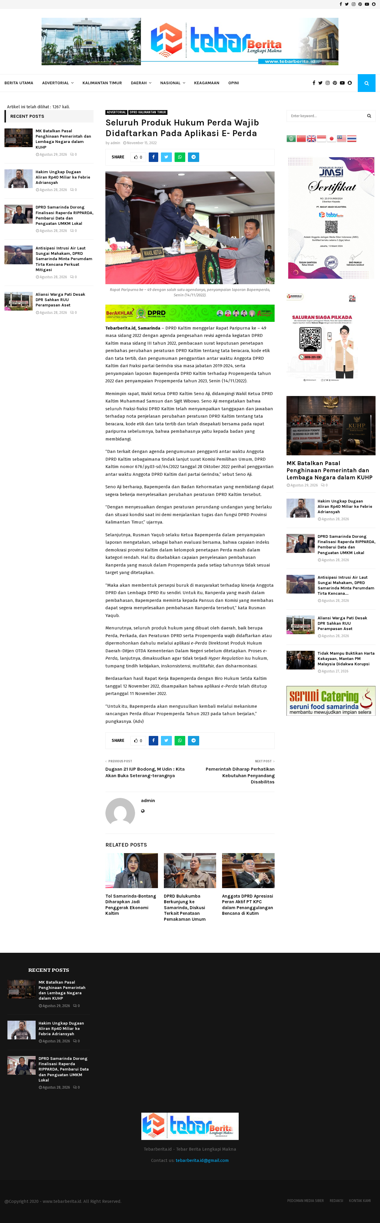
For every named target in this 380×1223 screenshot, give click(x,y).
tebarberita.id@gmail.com (202, 1160)
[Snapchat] (351, 83)
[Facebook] (315, 83)
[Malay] (342, 138)
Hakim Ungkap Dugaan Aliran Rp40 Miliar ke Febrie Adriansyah (63, 177)
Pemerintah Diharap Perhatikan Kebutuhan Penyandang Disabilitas (240, 775)
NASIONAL (170, 82)
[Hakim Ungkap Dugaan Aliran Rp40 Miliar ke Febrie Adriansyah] (18, 178)
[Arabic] (291, 138)
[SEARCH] (369, 116)
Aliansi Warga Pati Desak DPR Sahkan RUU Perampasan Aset (60, 300)
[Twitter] (322, 83)
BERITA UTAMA (18, 82)
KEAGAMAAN (206, 82)
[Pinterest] (336, 83)
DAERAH (139, 82)
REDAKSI (336, 1201)
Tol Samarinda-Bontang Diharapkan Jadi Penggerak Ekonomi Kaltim (130, 904)
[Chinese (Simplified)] (302, 138)
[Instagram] (329, 83)
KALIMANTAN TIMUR (102, 82)
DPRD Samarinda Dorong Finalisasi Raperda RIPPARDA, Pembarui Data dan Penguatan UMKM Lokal (65, 215)
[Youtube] (344, 83)
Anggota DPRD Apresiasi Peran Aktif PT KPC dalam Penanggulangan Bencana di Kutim (247, 904)
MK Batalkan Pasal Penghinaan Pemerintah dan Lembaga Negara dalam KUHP (63, 139)
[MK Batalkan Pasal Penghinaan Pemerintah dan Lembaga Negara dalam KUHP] (18, 137)
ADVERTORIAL (55, 82)
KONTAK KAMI (360, 1201)
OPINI (233, 82)
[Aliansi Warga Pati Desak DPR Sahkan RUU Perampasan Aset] (18, 301)
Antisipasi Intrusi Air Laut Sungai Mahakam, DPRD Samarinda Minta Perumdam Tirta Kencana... (346, 585)
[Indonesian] (322, 138)
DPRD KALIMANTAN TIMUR (148, 112)
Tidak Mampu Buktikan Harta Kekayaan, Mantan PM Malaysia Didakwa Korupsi (346, 659)
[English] (312, 138)
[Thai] (352, 138)
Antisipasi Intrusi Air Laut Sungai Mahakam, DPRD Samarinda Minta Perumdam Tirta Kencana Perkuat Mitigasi (64, 259)
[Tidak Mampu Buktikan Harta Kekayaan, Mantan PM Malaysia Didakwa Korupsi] (300, 660)
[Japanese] (332, 138)
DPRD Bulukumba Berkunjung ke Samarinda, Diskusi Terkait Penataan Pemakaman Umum (185, 907)
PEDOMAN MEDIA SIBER (305, 1201)
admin (115, 143)
